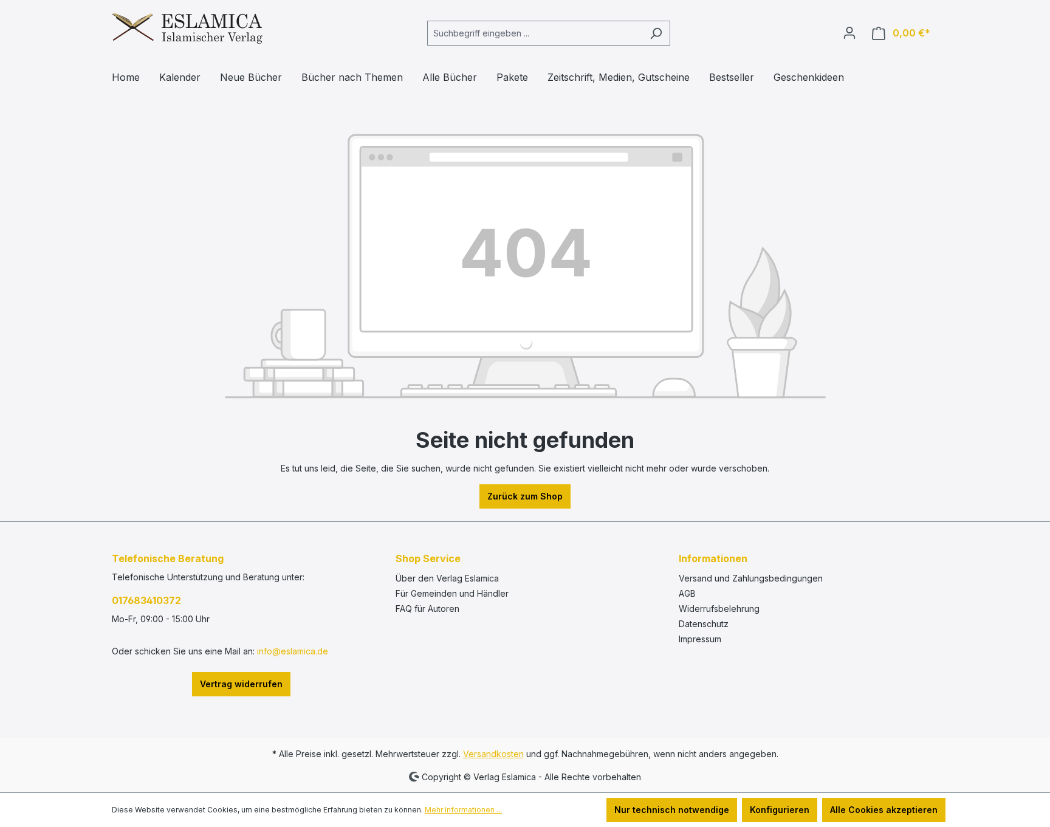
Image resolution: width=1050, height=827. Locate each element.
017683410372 (146, 600)
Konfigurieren (779, 810)
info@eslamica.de (292, 651)
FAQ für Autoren (427, 608)
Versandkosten (493, 754)
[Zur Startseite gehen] (187, 30)
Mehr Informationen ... (463, 809)
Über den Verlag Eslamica (447, 578)
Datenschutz (704, 624)
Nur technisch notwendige (671, 810)
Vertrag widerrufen (241, 684)
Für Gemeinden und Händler (452, 593)
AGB (687, 593)
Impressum (700, 639)
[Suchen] (656, 33)
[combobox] (534, 33)
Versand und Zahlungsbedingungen (751, 578)
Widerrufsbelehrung (719, 608)
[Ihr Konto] (849, 33)
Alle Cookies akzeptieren (884, 810)
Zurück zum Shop (525, 496)
